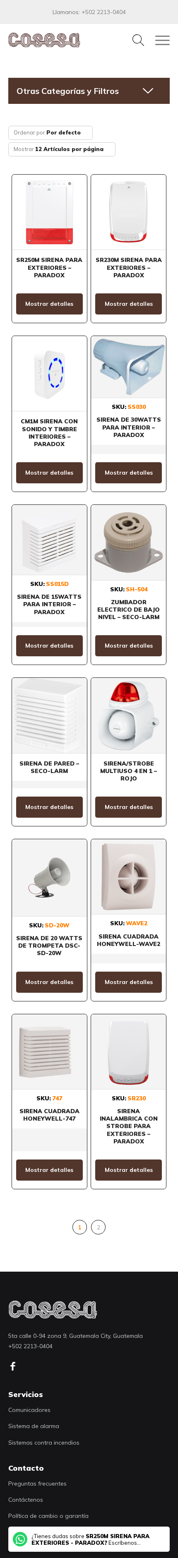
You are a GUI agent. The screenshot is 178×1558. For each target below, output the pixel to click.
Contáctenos (25, 1499)
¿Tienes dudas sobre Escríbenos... (90, 1539)
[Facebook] (16, 1366)
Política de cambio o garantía (48, 1516)
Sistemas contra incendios (43, 1442)
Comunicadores (29, 1410)
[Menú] (158, 40)
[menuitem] (134, 40)
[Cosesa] (72, 40)
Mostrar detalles (49, 303)
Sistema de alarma (33, 1426)
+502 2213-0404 (104, 12)
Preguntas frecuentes (37, 1483)
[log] (52, 1309)
